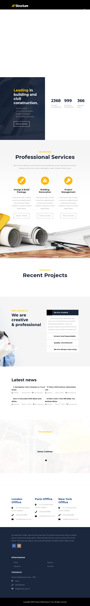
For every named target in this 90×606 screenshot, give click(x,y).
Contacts (50, 566)
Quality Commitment (63, 343)
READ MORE (21, 124)
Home (16, 562)
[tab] (62, 312)
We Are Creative (61, 312)
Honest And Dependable (65, 336)
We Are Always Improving (65, 349)
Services (50, 562)
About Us (17, 566)
